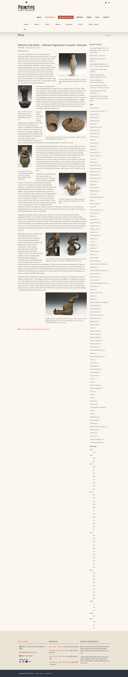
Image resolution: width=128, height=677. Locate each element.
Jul (94, 470)
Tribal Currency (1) (95, 178)
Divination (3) (94, 232)
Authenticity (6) (94, 130)
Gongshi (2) (93, 149)
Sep (94, 504)
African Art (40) (94, 108)
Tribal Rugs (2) (94, 347)
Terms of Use (48, 673)
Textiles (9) (93, 124)
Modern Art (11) (95, 219)
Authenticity (28, 329)
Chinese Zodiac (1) (95, 331)
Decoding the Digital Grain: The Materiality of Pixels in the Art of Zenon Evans (99, 50)
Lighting (57, 24)
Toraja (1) (93, 414)
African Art (22, 329)
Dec (94, 495)
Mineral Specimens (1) (96, 210)
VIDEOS (89, 17)
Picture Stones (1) (95, 152)
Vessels (39, 329)
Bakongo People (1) (96, 334)
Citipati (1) (93, 140)
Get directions (28, 652)
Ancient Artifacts (45, 329)
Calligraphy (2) (94, 366)
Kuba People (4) (95, 117)
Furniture (26, 24)
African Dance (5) (95, 165)
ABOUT (39, 17)
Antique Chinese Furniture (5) (99, 264)
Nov (94, 458)
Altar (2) (92, 395)
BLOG (97, 17)
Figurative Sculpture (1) (97, 439)
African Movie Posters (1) (97, 356)
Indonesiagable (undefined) (98, 407)
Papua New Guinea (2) (97, 197)
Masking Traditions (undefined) (99, 302)
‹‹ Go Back (107, 35)
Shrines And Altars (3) (96, 315)
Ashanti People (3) (95, 309)
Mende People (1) (95, 172)
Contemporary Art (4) (96, 293)
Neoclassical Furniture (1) (97, 350)
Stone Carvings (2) (95, 385)
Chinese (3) (93, 433)
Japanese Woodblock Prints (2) (99, 283)
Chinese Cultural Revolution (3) (99, 270)
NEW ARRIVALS (50, 17)
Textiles (47, 24)
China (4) (93, 391)
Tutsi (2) (92, 242)
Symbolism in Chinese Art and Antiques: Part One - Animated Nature (99, 98)
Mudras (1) (93, 254)
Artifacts (36, 24)
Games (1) (93, 289)
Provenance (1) (94, 137)
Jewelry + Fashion (93, 24)
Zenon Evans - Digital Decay (57, 656)
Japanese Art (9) (95, 274)
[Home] (28, 6)
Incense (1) (93, 379)
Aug (94, 452)
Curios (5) (93, 207)
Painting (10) (94, 162)
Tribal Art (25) (94, 258)
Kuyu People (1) (95, 213)
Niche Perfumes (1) (96, 318)
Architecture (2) (94, 417)
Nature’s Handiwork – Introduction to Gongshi (97, 81)
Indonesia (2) (94, 404)
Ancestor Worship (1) (96, 388)
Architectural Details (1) (97, 442)
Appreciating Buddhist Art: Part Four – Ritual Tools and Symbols (99, 65)
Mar (94, 483)
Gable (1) (93, 410)
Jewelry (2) (93, 353)
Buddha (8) (93, 248)
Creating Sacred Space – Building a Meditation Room (98, 76)
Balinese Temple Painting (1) (98, 426)
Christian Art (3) (94, 324)
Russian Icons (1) (95, 226)
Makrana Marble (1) (96, 337)
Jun (94, 473)
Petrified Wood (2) (95, 344)
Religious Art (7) (95, 229)
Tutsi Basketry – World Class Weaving (98, 70)
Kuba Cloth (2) (94, 114)
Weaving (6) (93, 245)
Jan (94, 489)
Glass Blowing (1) (95, 372)
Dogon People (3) (95, 223)
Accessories (68, 24)
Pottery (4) (93, 184)
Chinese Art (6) (94, 375)
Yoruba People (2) (95, 235)
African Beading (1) (95, 261)
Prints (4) (92, 360)
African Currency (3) (96, 127)
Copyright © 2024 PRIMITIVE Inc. (26, 673)
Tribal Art (34, 329)
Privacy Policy (39, 673)
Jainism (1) (93, 159)
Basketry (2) (93, 238)
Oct (94, 501)
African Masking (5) (96, 168)
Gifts (25, 29)
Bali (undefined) (94, 420)
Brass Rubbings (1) (95, 305)
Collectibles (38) (95, 133)
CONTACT (106, 17)
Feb (94, 486)
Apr (94, 461)
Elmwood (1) (94, 401)
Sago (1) (92, 200)
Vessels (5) (93, 299)
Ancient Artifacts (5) (96, 369)
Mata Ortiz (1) (94, 181)
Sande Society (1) (95, 175)
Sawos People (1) (95, 203)
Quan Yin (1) (94, 436)
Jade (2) (92, 328)
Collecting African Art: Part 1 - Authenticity (99, 92)
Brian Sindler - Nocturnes (97, 55)
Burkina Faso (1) (95, 277)
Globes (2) (93, 146)
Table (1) (92, 398)
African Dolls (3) (95, 188)
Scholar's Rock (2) (95, 156)
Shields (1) (93, 296)
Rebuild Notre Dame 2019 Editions (98, 60)
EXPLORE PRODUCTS (66, 17)
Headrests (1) (94, 267)
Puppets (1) (93, 216)
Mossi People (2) (95, 191)
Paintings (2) (94, 423)
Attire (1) (92, 382)
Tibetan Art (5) (94, 143)
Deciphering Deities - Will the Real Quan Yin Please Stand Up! (99, 87)
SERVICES (79, 17)
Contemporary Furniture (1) (98, 111)
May (94, 476)
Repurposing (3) (95, 121)
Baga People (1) (95, 321)
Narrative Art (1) (95, 430)
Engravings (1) (94, 363)
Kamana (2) (93, 194)
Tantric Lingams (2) (96, 340)
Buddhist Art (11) (95, 251)
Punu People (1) (95, 280)
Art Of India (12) (95, 286)
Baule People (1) (95, 312)
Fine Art (80, 24)
